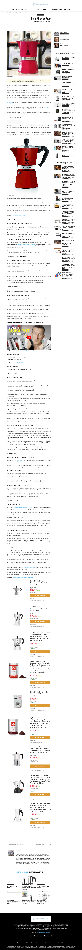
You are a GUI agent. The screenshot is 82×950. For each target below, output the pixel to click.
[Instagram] (34, 936)
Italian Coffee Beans (65, 65)
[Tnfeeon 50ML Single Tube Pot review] (44, 880)
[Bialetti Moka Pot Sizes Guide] (57, 59)
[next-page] (9, 906)
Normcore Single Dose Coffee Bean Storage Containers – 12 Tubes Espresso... (68, 259)
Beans (17, 10)
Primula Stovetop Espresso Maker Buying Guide (23, 350)
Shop (38, 944)
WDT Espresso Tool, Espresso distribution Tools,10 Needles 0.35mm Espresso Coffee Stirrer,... (68, 183)
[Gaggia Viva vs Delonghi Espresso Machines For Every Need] (57, 126)
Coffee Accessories (36, 10)
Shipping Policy (64, 942)
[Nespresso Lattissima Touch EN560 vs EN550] (57, 71)
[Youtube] (51, 936)
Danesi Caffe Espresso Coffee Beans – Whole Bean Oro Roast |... (68, 84)
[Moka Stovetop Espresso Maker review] (44, 896)
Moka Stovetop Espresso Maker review (43, 902)
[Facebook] (39, 26)
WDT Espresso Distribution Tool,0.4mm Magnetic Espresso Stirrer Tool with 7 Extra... (68, 176)
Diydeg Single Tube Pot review (12, 887)
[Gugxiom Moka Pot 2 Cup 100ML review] (29, 896)
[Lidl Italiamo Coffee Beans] (57, 65)
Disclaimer (28, 942)
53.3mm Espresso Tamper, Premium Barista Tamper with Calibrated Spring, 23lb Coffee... (68, 266)
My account (33, 942)
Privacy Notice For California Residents (13, 944)
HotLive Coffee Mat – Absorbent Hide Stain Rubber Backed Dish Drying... (68, 191)
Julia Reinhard (36, 21)
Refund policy (38, 942)
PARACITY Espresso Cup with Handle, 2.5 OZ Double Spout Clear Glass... (68, 205)
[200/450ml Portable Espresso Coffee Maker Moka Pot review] (29, 880)
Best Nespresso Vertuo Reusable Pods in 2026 (67, 76)
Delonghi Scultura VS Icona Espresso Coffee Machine (68, 97)
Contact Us (67, 10)
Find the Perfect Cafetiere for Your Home (68, 154)
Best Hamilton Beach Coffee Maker (20, 362)
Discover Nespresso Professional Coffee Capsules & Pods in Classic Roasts (68, 111)
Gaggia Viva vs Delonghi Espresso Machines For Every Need (68, 126)
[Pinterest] (45, 26)
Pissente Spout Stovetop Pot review (13, 902)
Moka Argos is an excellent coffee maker (24, 507)
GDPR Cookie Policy (25, 944)
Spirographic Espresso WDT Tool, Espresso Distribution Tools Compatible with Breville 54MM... (68, 275)
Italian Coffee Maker (13, 12)
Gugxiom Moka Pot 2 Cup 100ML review (28, 902)
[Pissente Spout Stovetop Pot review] (14, 896)
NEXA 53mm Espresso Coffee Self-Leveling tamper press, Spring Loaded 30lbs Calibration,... (68, 242)
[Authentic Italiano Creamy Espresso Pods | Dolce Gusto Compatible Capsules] (57, 119)
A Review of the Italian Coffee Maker (43, 845)
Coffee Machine (25, 10)
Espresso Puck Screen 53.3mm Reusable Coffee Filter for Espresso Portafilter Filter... (68, 221)
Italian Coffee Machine (65, 72)
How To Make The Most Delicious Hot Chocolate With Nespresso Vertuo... (68, 91)
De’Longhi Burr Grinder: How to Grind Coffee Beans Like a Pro (68, 147)
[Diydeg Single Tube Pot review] (14, 880)
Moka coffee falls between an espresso (26, 244)
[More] (50, 26)
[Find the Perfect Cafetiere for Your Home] (57, 155)
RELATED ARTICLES (21, 872)
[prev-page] (7, 906)
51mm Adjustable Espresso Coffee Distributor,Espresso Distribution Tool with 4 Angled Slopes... (68, 168)
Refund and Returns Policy (11, 942)
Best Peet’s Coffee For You (18, 215)
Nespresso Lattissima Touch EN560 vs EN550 (68, 70)
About (61, 10)
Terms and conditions (56, 942)
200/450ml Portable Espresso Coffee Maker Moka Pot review (29, 888)
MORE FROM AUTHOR (36, 872)
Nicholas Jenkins (64, 38)
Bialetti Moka (10, 102)
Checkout (31, 944)
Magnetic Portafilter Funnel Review (15, 845)
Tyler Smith (62, 43)
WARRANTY (49, 942)
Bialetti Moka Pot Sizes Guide (68, 57)
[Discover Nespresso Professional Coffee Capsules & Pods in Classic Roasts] (57, 111)
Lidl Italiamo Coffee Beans (67, 63)
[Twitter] (42, 26)
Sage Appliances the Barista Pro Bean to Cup (23, 577)
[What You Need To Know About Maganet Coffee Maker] (57, 104)
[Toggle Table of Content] (19, 122)
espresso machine (18, 460)
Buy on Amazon (40, 595)
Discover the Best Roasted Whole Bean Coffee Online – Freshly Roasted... (68, 133)
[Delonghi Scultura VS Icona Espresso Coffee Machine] (57, 98)
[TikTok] (44, 936)
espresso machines (29, 567)
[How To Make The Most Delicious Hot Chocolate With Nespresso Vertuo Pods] (57, 91)
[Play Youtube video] (29, 337)
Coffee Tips (46, 10)
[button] (73, 9)
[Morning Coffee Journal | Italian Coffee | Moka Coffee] (41, 4)
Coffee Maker (54, 10)
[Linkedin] (37, 936)
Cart (35, 944)
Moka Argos (44, 298)
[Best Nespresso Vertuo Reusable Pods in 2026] (57, 78)
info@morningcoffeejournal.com (43, 932)
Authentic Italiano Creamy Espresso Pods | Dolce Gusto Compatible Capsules (68, 119)
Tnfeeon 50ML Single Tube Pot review (44, 887)
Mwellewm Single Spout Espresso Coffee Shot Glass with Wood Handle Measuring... (68, 251)
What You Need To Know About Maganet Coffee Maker (68, 103)
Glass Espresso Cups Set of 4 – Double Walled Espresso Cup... (68, 228)
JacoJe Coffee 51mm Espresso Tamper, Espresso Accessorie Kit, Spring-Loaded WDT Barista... (68, 213)
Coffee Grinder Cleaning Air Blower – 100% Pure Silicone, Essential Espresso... (68, 235)
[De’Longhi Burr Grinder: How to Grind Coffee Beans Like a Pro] (57, 148)
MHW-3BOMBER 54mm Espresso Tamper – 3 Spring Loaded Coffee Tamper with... (68, 198)
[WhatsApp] (48, 26)
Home (13, 10)
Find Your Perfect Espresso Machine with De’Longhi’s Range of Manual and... (68, 140)
